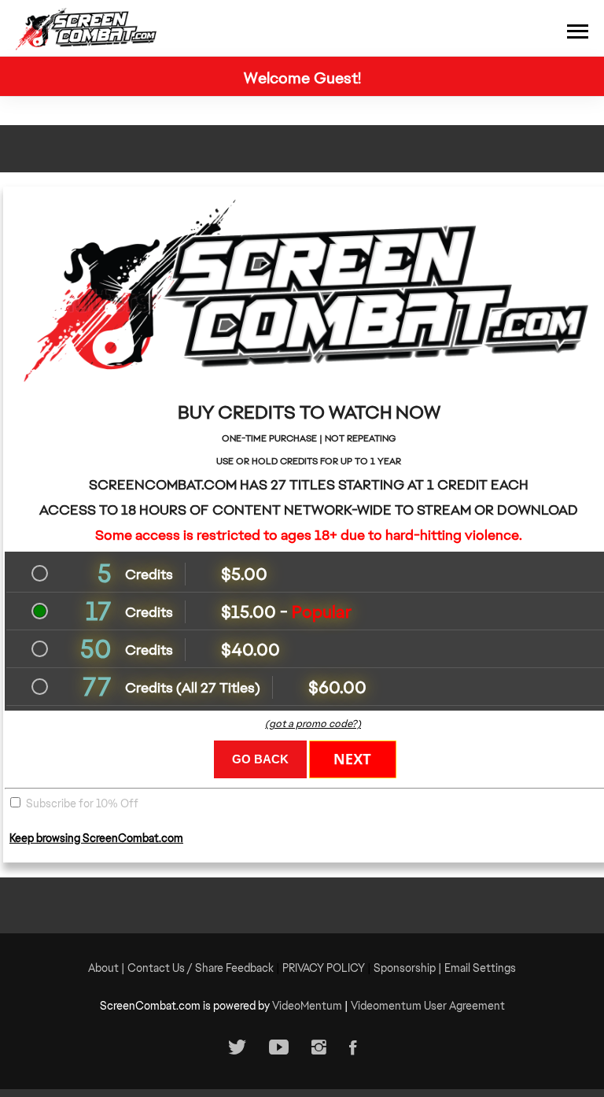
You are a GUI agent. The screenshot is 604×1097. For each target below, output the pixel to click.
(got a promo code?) (313, 723)
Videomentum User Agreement (428, 1006)
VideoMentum (307, 1006)
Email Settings (480, 968)
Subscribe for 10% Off (82, 803)
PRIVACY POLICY (323, 968)
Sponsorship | (409, 968)
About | (107, 968)
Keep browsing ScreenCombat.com (96, 838)
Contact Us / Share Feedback (200, 968)
